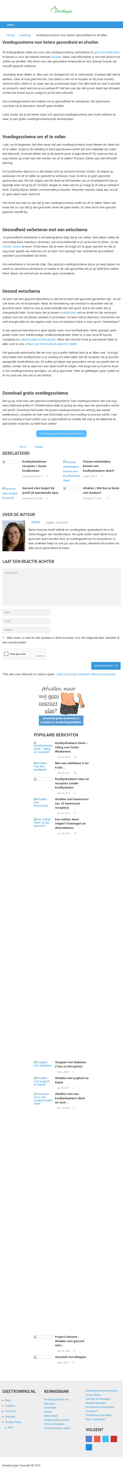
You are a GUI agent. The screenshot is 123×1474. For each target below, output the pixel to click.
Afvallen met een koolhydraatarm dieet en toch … (70, 1098)
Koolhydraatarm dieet (57, 1428)
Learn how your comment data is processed (85, 674)
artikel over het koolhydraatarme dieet (50, 344)
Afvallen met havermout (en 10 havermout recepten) (72, 803)
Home (10, 35)
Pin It (22, 447)
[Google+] (97, 1439)
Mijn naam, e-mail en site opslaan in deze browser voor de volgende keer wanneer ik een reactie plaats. (60, 640)
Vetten (48, 1411)
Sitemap (10, 1416)
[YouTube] (114, 1439)
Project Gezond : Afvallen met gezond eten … (69, 1341)
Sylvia (35, 522)
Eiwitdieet (50, 1407)
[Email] (89, 1447)
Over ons (10, 1411)
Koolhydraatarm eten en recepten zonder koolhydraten (72, 783)
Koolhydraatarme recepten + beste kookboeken (34, 466)
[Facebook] (89, 1439)
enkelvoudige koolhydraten (38, 339)
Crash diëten (93, 1394)
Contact (10, 1405)
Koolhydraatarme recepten (102, 1390)
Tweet (38, 447)
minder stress (11, 246)
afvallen (56, 57)
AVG (10, 1427)
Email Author (57, 523)
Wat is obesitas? (96, 1419)
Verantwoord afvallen (99, 1415)
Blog (8, 1400)
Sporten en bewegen (98, 1398)
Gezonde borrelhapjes (70, 1357)
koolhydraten (68, 312)
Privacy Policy (13, 1422)
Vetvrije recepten (54, 1424)
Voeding (24, 35)
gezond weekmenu (106, 52)
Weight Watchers (96, 1403)
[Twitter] (105, 1439)
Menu (11, 25)
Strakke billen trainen (56, 1420)
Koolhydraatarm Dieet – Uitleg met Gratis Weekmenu (71, 747)
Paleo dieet (50, 1415)
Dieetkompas (10, 1465)
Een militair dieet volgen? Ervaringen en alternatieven (70, 823)
